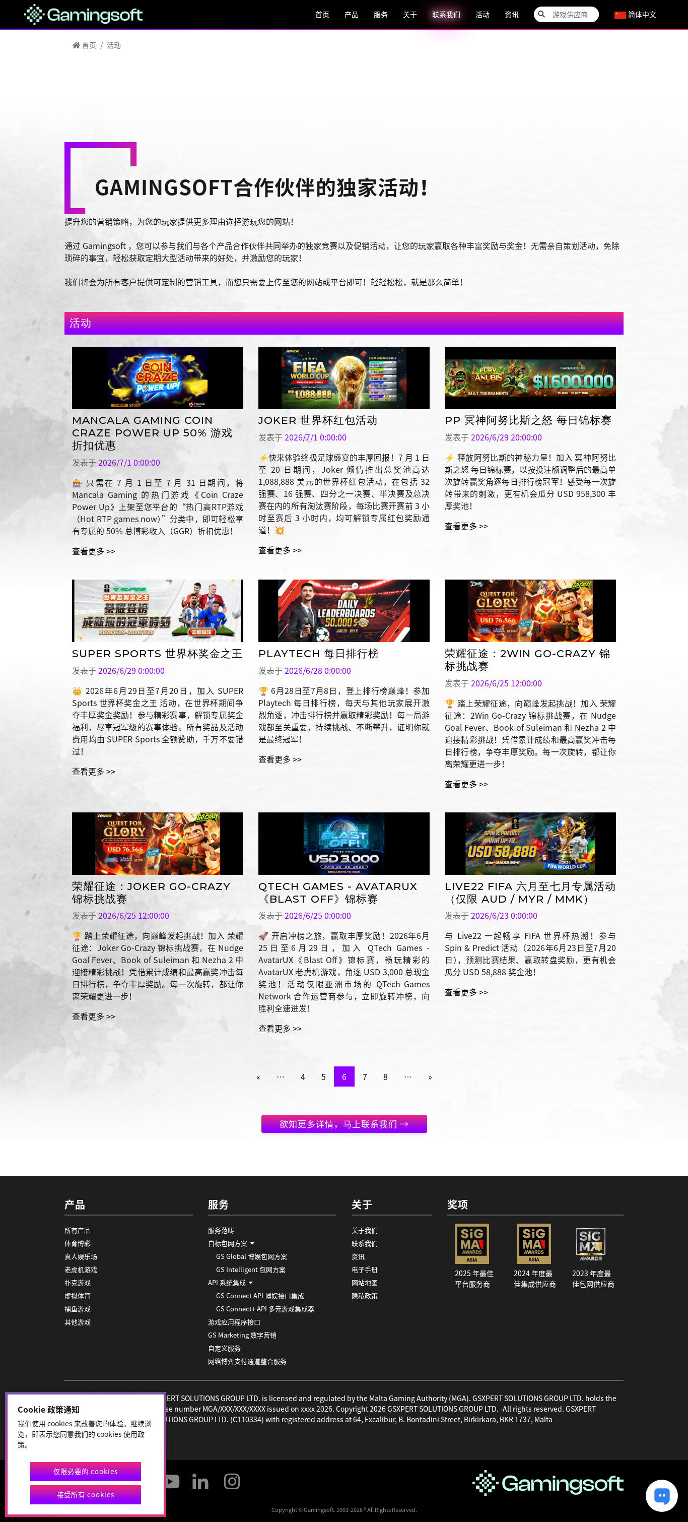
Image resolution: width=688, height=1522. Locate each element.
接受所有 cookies (85, 1494)
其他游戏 (77, 1321)
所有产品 (77, 1230)
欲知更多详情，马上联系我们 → (344, 1123)
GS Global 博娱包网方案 (251, 1256)
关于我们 (365, 1230)
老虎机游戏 (80, 1269)
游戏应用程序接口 (234, 1321)
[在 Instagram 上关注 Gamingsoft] (232, 1477)
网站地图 (365, 1282)
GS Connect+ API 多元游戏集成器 (265, 1308)
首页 (322, 14)
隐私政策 (365, 1295)
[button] (272, 1243)
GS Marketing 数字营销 (242, 1335)
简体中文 (641, 14)
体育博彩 (77, 1243)
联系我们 (446, 14)
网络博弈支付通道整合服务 (247, 1361)
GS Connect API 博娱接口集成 (260, 1295)
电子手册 (365, 1269)
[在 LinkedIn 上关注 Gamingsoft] (200, 1477)
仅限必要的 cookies (85, 1471)
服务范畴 (221, 1230)
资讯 (512, 14)
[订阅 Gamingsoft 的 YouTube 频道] (169, 1477)
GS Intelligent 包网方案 (251, 1269)
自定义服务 (224, 1348)
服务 (381, 14)
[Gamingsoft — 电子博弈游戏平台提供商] (83, 13)
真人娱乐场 (80, 1256)
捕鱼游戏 (77, 1308)
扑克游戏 (77, 1282)
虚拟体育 (77, 1295)
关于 (410, 14)
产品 (352, 14)
